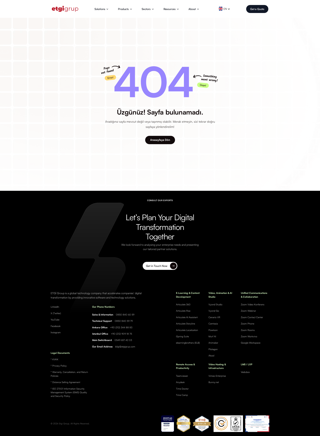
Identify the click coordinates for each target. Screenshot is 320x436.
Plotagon (213, 349)
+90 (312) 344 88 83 (121, 327)
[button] (101, 9)
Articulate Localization (187, 330)
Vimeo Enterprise (217, 375)
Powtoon (213, 330)
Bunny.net (213, 382)
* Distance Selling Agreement (65, 382)
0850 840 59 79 (124, 320)
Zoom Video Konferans (252, 304)
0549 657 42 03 (123, 340)
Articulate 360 (183, 304)
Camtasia (213, 323)
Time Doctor (182, 388)
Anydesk (180, 382)
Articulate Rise (183, 310)
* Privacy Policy (59, 365)
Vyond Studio (215, 304)
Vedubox (245, 372)
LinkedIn (55, 306)
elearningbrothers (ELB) (188, 342)
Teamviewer (182, 375)
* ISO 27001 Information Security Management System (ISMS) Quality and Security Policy (69, 392)
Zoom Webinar (248, 310)
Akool (211, 355)
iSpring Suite (182, 336)
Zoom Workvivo (249, 336)
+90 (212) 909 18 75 (121, 333)
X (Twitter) (56, 313)
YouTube (55, 319)
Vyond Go (213, 310)
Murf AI (212, 336)
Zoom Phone (247, 323)
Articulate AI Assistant (187, 317)
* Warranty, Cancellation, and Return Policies (69, 374)
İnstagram (56, 332)
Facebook (55, 326)
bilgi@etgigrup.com (125, 346)
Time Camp (182, 395)
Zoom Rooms (248, 330)
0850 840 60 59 (125, 314)
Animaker (213, 342)
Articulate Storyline (185, 323)
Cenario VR (214, 317)
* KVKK (54, 359)
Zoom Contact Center (252, 317)
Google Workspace (250, 342)
